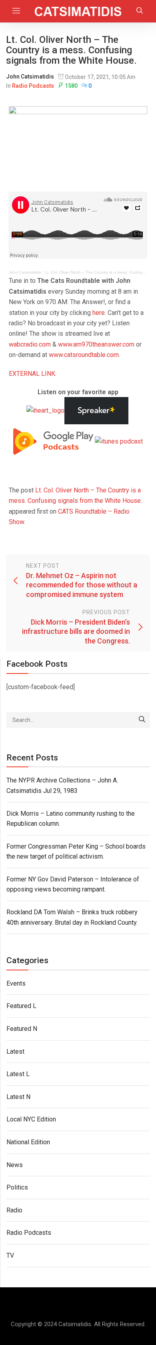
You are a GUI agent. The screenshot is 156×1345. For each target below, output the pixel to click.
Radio (14, 1210)
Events (16, 983)
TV (10, 1255)
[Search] (142, 720)
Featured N (21, 1028)
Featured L (21, 1006)
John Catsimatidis (30, 76)
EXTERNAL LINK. (32, 373)
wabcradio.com (30, 344)
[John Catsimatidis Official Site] (78, 11)
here (98, 313)
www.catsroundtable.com (84, 355)
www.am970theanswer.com (96, 344)
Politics (17, 1187)
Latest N (18, 1097)
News (14, 1165)
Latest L (18, 1074)
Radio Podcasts (33, 86)
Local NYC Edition (31, 1119)
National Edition (28, 1142)
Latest (15, 1051)
